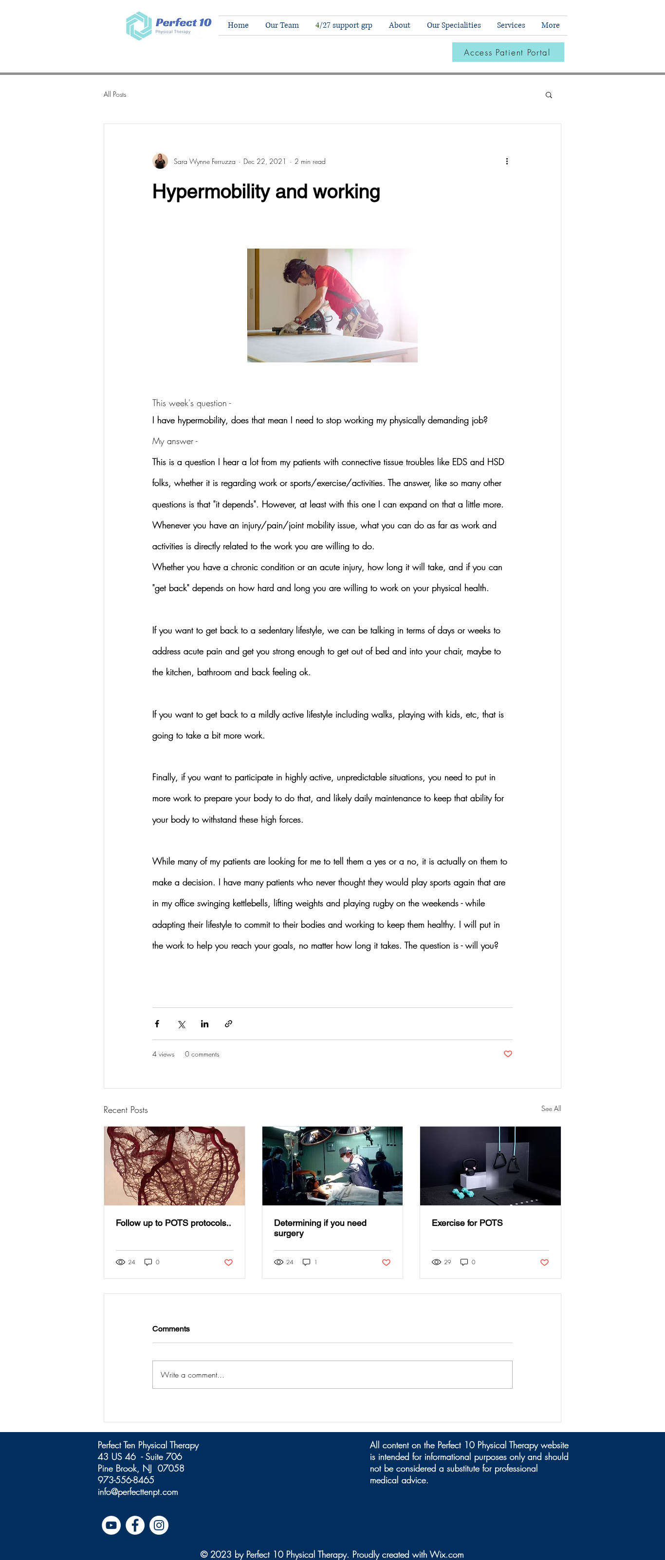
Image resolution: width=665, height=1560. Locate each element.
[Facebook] (135, 1525)
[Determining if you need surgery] (332, 1166)
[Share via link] (228, 1023)
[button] (453, 25)
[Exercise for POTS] (490, 1166)
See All (551, 1108)
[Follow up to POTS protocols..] (174, 1166)
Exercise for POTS (467, 1223)
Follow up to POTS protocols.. (173, 1223)
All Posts (115, 94)
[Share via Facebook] (157, 1023)
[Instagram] (158, 1525)
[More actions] (507, 161)
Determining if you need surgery (320, 1228)
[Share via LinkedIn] (204, 1023)
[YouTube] (111, 1525)
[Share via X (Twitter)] (180, 1023)
